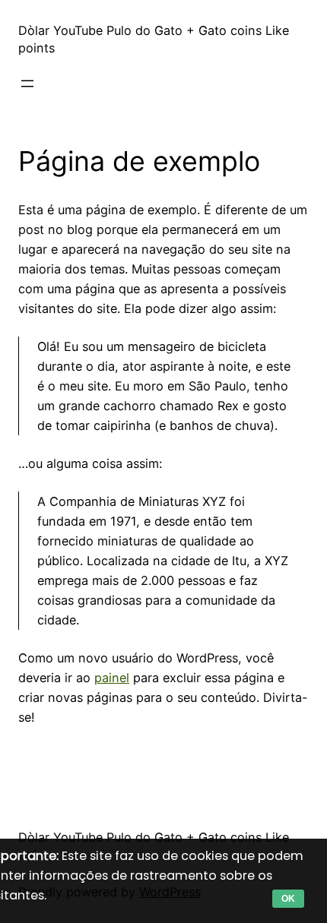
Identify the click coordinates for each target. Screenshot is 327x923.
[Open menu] (27, 83)
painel (111, 677)
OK (288, 898)
